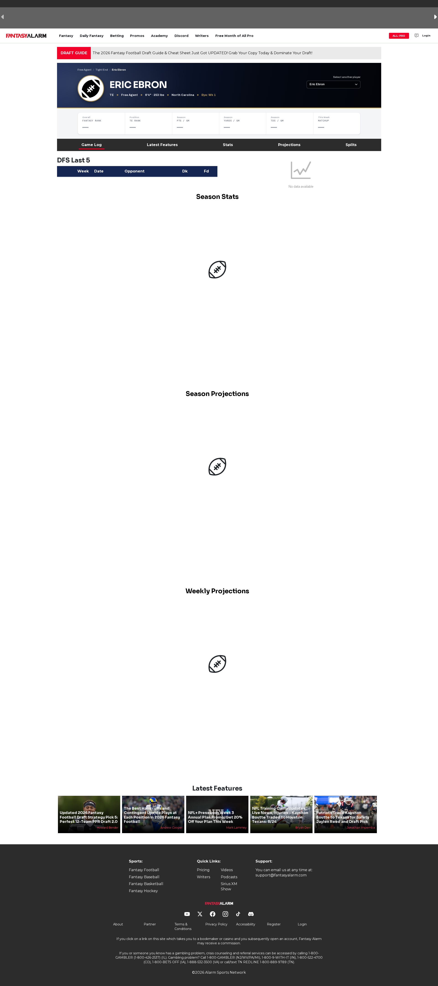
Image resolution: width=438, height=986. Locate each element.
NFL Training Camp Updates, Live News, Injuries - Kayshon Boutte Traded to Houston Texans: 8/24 (280, 815)
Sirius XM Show (229, 886)
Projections (289, 145)
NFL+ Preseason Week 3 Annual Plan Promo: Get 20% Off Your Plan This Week (215, 817)
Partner (150, 924)
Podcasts (229, 877)
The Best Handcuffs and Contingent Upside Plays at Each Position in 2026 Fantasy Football (152, 815)
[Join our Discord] (416, 36)
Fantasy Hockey (143, 891)
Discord (181, 36)
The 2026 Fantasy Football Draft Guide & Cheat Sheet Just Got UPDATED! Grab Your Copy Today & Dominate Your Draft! (202, 53)
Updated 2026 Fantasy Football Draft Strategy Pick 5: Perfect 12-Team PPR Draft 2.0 (89, 817)
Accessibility (245, 924)
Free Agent (84, 69)
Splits (351, 145)
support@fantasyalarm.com (281, 875)
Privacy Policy (216, 924)
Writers (202, 36)
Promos (137, 36)
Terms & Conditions (183, 926)
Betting (117, 36)
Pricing (203, 870)
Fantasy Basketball (146, 884)
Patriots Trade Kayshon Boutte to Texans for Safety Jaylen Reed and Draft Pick (342, 817)
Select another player (346, 77)
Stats (228, 145)
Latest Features (162, 145)
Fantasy (66, 36)
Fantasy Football (144, 870)
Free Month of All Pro (234, 36)
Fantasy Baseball (144, 877)
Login (426, 35)
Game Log (91, 145)
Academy (159, 36)
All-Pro (399, 35)
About (118, 924)
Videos (227, 870)
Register (274, 924)
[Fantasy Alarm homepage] (26, 35)
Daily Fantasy (92, 36)
